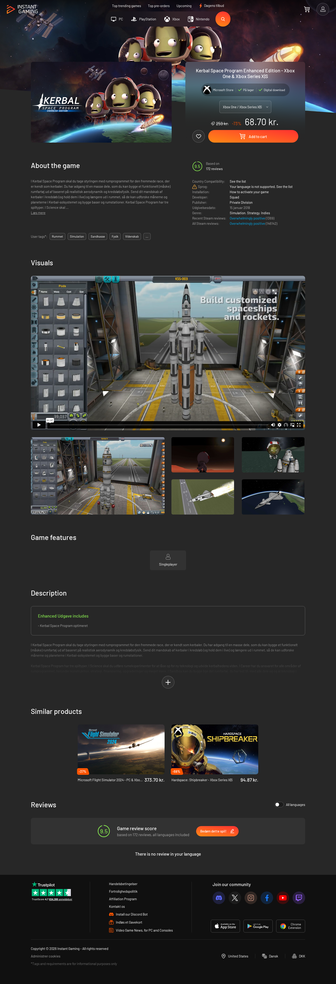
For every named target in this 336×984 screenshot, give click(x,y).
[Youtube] (283, 898)
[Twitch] (299, 898)
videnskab (132, 236)
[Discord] (219, 898)
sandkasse (98, 236)
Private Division (241, 202)
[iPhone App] (225, 926)
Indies (265, 213)
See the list (238, 181)
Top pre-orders (159, 6)
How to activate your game (249, 192)
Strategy (253, 213)
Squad (234, 197)
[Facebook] (267, 898)
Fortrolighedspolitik (123, 891)
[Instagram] (251, 898)
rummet (57, 236)
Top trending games (126, 6)
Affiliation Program (123, 899)
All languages (295, 804)
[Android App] (258, 926)
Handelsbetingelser (123, 884)
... (147, 236)
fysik (115, 236)
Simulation (237, 213)
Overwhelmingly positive (248, 218)
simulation (77, 236)
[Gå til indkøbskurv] (307, 9)
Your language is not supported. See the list (261, 186)
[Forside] (22, 9)
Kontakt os (117, 906)
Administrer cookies (45, 956)
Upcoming (184, 6)
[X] (235, 898)
